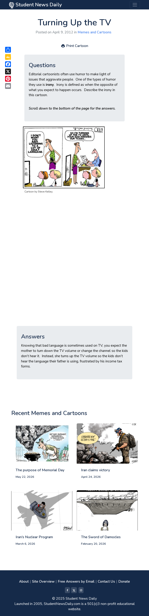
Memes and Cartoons (94, 32)
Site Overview (43, 581)
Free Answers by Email (76, 581)
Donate (124, 581)
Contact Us (106, 581)
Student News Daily (38, 4)
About (24, 581)
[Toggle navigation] (135, 4)
